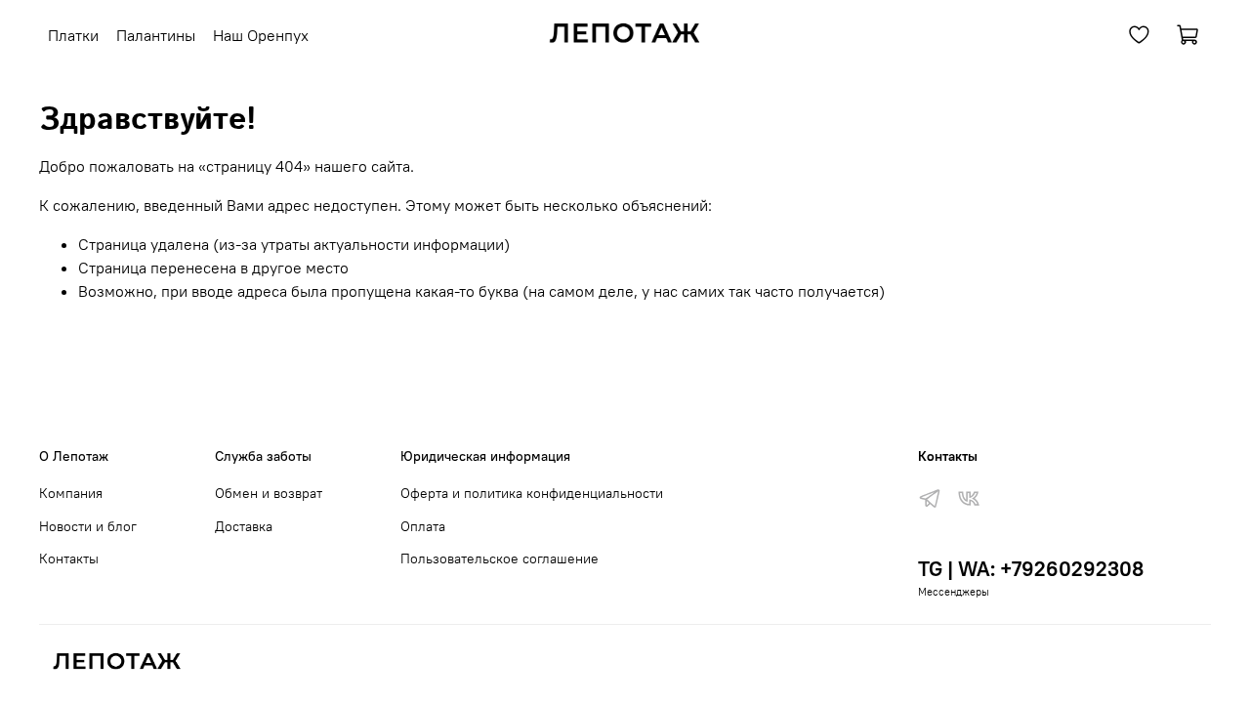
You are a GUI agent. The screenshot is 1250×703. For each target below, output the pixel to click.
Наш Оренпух (261, 35)
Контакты (69, 558)
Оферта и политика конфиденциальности (531, 493)
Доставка (243, 526)
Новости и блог (88, 526)
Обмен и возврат (268, 493)
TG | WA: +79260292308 (1031, 569)
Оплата (422, 526)
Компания (71, 493)
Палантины (155, 35)
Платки (73, 35)
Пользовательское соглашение (499, 558)
